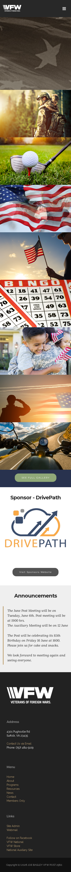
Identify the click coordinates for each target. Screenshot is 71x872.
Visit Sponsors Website (35, 572)
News (10, 792)
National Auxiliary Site (20, 849)
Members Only (16, 800)
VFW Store (13, 845)
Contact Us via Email (19, 743)
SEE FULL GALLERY (36, 477)
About (10, 780)
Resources (13, 788)
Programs (13, 784)
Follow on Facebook (19, 838)
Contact (11, 796)
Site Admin (13, 826)
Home (10, 776)
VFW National (15, 842)
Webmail (12, 830)
